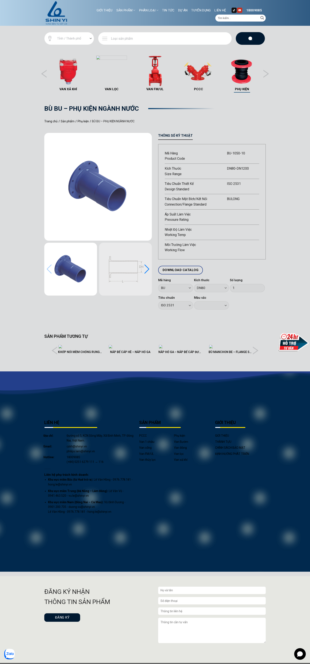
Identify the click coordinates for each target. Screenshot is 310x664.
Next (266, 74)
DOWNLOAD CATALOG (180, 270)
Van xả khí (180, 459)
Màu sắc (200, 298)
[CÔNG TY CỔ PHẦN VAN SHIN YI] (56, 13)
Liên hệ (220, 10)
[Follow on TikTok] (234, 10)
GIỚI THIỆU (105, 10)
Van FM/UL (146, 453)
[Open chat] (300, 654)
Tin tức (168, 10)
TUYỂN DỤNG (201, 10)
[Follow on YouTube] (239, 10)
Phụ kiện (179, 435)
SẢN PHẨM (124, 10)
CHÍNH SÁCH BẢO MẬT (230, 447)
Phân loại (147, 10)
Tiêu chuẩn (166, 298)
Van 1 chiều (146, 441)
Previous (44, 74)
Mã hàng (164, 280)
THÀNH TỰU (223, 441)
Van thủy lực (147, 459)
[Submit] (262, 18)
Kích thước (201, 280)
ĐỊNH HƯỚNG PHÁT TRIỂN (232, 453)
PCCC (143, 435)
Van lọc (179, 453)
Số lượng (236, 280)
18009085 (254, 10)
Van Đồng (180, 447)
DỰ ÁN (183, 10)
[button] (147, 269)
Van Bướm (181, 441)
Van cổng (145, 447)
